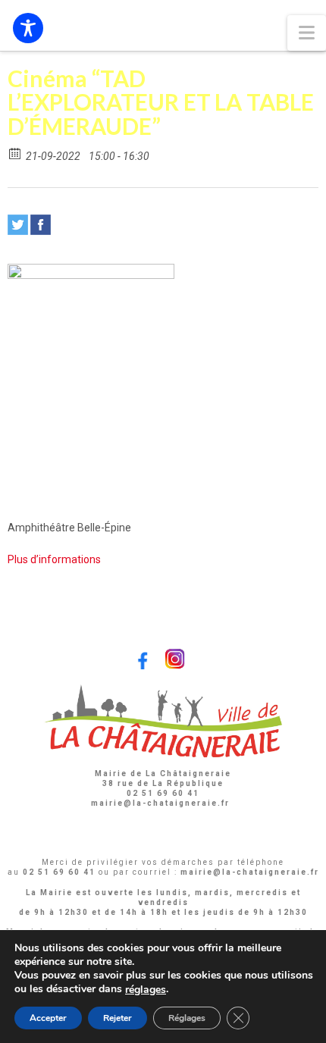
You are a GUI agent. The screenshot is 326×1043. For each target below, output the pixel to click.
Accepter (48, 1018)
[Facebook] (40, 225)
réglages (145, 990)
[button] (306, 33)
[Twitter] (18, 225)
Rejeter (117, 1018)
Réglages (186, 1018)
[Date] (16, 153)
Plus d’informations (54, 559)
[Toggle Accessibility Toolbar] (28, 28)
